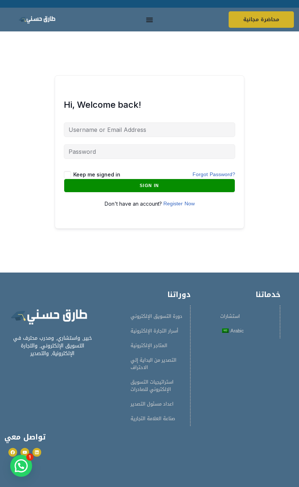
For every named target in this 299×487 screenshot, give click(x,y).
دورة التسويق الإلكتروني (156, 316)
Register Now (179, 204)
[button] (21, 466)
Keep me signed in (96, 174)
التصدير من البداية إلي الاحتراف (153, 363)
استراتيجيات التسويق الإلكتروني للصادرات (152, 385)
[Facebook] (12, 452)
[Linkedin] (36, 452)
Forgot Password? (214, 175)
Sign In (149, 186)
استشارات (230, 316)
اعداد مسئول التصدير (152, 403)
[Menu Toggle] (149, 19)
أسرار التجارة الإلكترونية (154, 330)
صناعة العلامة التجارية (153, 418)
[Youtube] (24, 452)
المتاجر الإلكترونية (149, 345)
